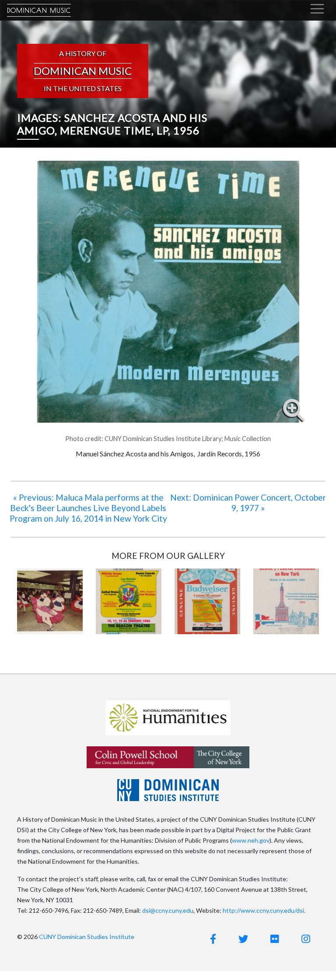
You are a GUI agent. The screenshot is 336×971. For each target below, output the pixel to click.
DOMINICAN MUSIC (39, 10)
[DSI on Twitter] (243, 939)
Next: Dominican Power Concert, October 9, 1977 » (248, 502)
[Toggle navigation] (317, 8)
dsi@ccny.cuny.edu (167, 910)
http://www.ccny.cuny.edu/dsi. (264, 910)
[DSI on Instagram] (305, 939)
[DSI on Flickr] (274, 939)
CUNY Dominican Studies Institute (86, 936)
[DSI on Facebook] (213, 939)
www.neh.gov (251, 840)
